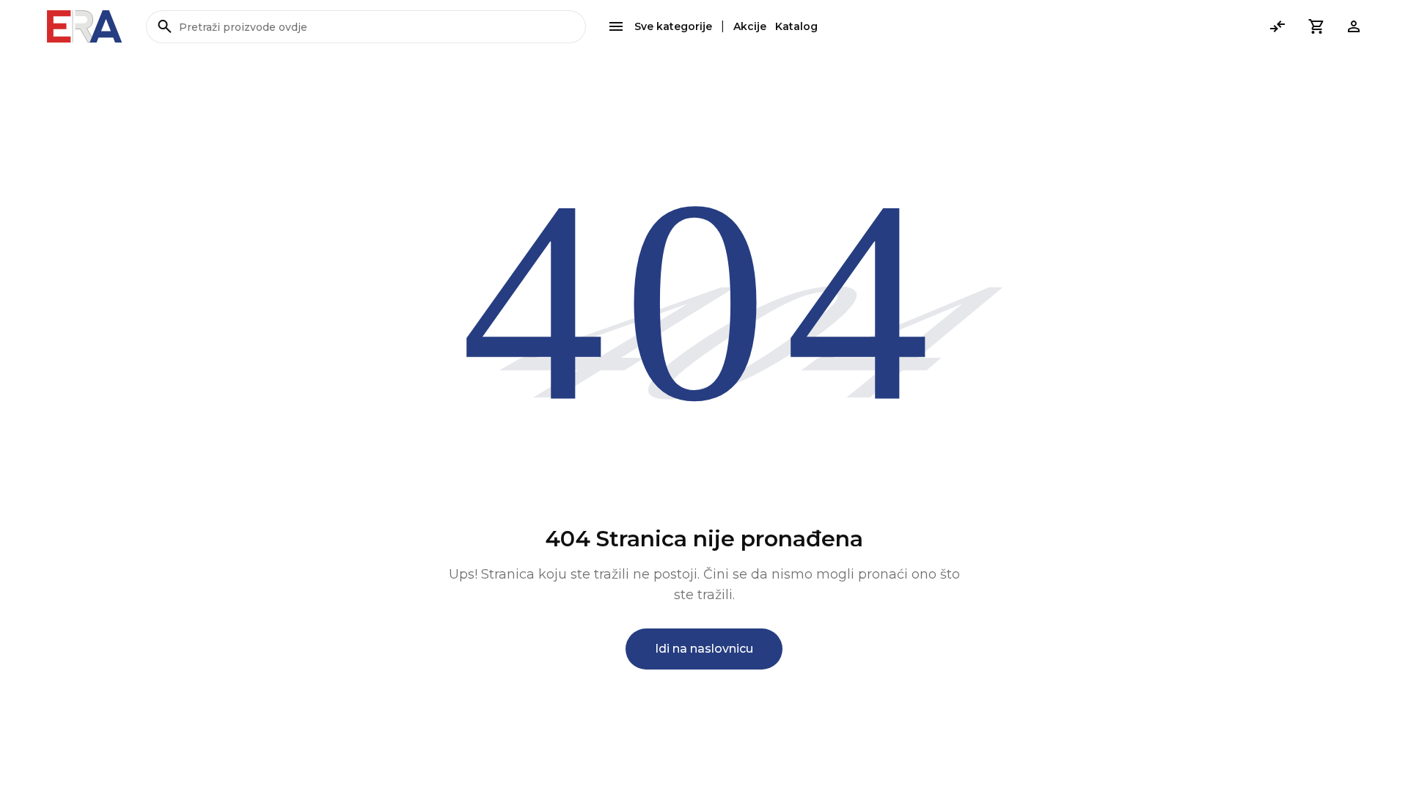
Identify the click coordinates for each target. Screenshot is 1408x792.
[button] (1315, 26)
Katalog (796, 26)
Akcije (749, 26)
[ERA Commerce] (84, 26)
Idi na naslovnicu (704, 649)
